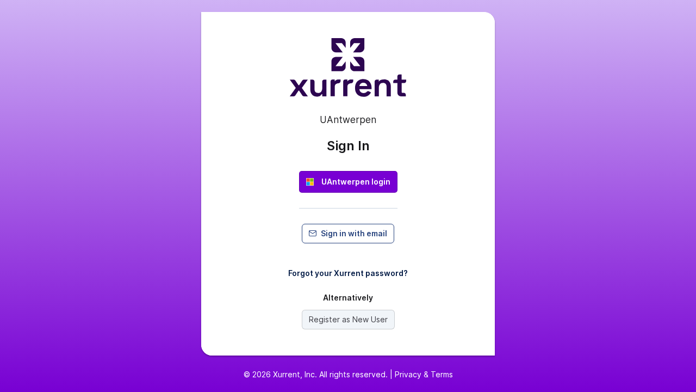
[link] (348, 182)
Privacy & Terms (424, 374)
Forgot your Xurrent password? (348, 273)
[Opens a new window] (348, 72)
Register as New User (348, 319)
